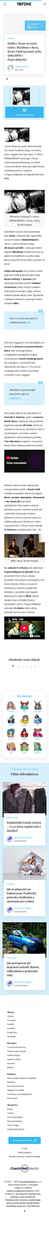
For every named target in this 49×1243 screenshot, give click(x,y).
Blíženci (38, 752)
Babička (11, 1082)
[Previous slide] (8, 96)
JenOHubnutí (33, 1205)
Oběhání (14, 1196)
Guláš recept (13, 1055)
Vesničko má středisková (19, 1094)
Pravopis (11, 1020)
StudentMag (34, 1199)
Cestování (12, 958)
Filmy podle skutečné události (21, 1078)
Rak (24, 752)
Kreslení (11, 1028)
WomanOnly (21, 1193)
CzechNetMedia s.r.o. (29, 1181)
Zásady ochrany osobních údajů (24, 1156)
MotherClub (34, 1193)
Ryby (11, 725)
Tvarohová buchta (16, 1047)
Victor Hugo (13, 1125)
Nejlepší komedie (15, 1090)
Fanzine (23, 1199)
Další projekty (24, 1152)
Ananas (11, 1063)
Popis (9, 1109)
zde (29, 322)
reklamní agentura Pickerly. (20, 1190)
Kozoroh (37, 711)
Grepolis (11, 1036)
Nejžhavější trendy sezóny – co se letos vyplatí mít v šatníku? (24, 826)
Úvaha (10, 1113)
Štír (37, 725)
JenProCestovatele (15, 1202)
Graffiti (10, 1024)
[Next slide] (41, 96)
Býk (24, 711)
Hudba (11, 38)
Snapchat (12, 1032)
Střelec (24, 725)
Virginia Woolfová (15, 1129)
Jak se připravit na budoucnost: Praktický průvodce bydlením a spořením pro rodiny (21, 895)
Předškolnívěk (12, 1199)
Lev (11, 752)
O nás (24, 1148)
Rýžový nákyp (14, 1059)
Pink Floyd (12, 1098)
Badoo (10, 1067)
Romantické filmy (15, 1086)
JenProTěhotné (27, 1196)
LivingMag (11, 1205)
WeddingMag (32, 1202)
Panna (11, 711)
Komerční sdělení (23, 837)
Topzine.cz (15, 398)
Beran (37, 739)
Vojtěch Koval (22, 66)
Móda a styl (12, 817)
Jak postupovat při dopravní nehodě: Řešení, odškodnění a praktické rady (23, 969)
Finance (11, 884)
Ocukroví (21, 1205)
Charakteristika (14, 1117)
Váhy (24, 739)
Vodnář (11, 739)
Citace (10, 1016)
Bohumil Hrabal (14, 1121)
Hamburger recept (16, 1051)
